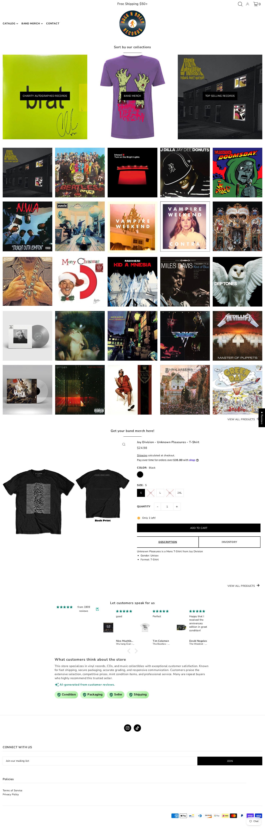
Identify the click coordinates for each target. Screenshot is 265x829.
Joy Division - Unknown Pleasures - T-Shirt (168, 442)
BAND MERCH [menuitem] (30, 23)
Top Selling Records (220, 96)
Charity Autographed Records (45, 96)
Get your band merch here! (132, 431)
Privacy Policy (11, 794)
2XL (179, 493)
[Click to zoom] (124, 444)
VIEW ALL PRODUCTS (241, 419)
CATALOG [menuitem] (9, 23)
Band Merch (132, 96)
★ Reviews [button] (262, 417)
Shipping (142, 455)
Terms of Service (12, 790)
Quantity (144, 506)
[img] (64, 607)
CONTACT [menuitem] (52, 23)
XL (169, 493)
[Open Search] (240, 4)
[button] (129, 650)
